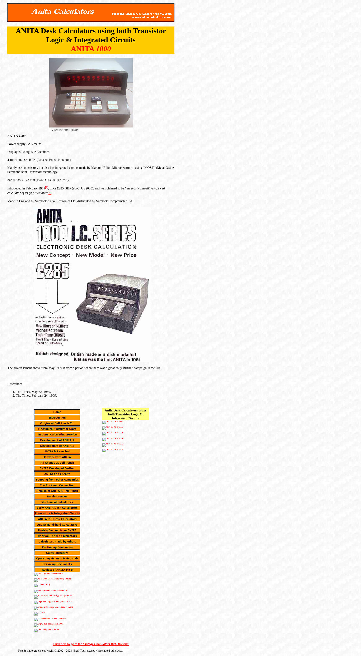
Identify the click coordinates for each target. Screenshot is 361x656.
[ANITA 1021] (112, 450)
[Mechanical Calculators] (57, 502)
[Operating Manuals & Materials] (57, 558)
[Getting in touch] (46, 630)
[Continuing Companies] (57, 547)
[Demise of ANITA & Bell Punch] (57, 490)
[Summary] (42, 585)
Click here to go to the (68, 644)
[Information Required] (50, 619)
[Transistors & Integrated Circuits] (57, 513)
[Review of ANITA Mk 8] (57, 569)
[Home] (57, 411)
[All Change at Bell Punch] (57, 462)
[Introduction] (57, 417)
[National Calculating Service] (57, 434)
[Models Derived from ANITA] (57, 530)
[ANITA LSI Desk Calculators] (57, 518)
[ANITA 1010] (112, 428)
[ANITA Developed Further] (57, 468)
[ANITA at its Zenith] (57, 473)
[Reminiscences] (57, 496)
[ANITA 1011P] (113, 439)
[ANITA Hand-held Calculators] (57, 524)
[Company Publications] (50, 591)
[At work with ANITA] (57, 456)
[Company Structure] (48, 574)
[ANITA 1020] (112, 445)
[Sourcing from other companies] (57, 479)
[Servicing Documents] (57, 563)
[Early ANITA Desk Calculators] (57, 507)
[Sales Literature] (57, 552)
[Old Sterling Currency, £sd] (53, 608)
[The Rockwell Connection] (57, 485)
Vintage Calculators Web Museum (106, 644)
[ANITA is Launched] (57, 451)
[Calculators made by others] (57, 541)
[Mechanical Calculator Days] (57, 428)
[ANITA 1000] (112, 422)
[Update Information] (49, 625)
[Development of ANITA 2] (57, 445)
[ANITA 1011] (112, 433)
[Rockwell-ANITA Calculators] (57, 535)
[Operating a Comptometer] (53, 602)
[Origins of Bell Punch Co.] (57, 423)
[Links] (39, 614)
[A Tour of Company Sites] (52, 580)
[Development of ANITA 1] (57, 440)
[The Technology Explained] (54, 597)
